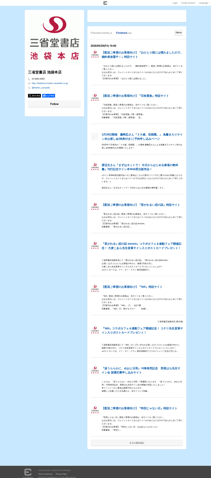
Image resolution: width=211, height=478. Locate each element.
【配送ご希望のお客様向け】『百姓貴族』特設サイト (135, 96)
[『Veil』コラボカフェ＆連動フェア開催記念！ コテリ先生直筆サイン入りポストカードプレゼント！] (95, 330)
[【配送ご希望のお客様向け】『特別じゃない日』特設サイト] (95, 410)
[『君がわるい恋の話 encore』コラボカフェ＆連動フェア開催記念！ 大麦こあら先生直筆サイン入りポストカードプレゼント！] (95, 246)
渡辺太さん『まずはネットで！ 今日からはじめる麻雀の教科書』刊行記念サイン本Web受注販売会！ (140, 167)
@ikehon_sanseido (41, 87)
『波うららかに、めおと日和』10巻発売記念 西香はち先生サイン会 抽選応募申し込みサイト (141, 370)
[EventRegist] (105, 3)
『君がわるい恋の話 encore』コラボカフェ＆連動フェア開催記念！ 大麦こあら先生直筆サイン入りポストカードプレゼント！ (141, 246)
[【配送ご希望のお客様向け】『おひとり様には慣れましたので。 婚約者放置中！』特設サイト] (95, 54)
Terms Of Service (45, 474)
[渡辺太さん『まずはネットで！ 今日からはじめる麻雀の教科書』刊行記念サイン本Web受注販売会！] (95, 167)
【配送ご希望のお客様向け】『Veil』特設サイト (132, 287)
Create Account (188, 2)
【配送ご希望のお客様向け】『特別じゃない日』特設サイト (139, 408)
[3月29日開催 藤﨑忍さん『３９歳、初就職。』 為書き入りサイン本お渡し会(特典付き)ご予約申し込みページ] (95, 136)
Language (203, 2)
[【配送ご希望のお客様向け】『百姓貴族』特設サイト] (95, 98)
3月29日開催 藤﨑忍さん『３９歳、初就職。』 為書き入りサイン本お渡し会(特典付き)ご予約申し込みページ (142, 136)
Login (175, 2)
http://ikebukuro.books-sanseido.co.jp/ (50, 83)
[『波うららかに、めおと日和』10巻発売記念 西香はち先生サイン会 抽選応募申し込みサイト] (95, 370)
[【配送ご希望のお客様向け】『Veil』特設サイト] (95, 289)
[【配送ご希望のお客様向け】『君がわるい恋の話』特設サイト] (95, 207)
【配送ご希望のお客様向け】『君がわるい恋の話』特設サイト (141, 205)
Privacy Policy (61, 474)
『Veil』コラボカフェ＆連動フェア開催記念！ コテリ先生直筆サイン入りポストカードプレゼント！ (142, 330)
